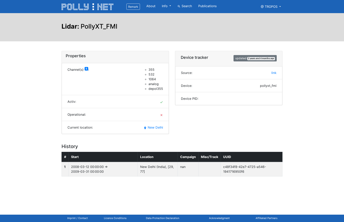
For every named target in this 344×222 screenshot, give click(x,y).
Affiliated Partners (267, 218)
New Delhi (153, 127)
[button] (270, 6)
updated (254, 58)
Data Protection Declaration (162, 218)
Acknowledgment (219, 218)
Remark (133, 6)
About (150, 6)
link (274, 73)
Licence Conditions (115, 218)
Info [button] (165, 6)
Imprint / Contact (77, 218)
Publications (207, 6)
